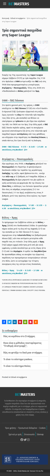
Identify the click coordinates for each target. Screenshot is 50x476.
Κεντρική (5, 18)
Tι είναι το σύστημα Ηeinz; (17, 366)
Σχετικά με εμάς (15, 434)
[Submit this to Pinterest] (20, 322)
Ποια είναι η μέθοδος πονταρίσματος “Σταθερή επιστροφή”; (22, 344)
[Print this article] (25, 322)
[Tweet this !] (9, 322)
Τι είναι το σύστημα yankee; (17, 359)
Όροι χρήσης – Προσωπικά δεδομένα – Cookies (25, 428)
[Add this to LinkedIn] (15, 322)
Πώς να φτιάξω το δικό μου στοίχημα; (22, 352)
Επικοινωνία (29, 434)
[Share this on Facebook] (4, 322)
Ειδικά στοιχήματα (18, 18)
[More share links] (36, 322)
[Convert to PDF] (30, 322)
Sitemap (40, 434)
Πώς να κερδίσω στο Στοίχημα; (19, 336)
